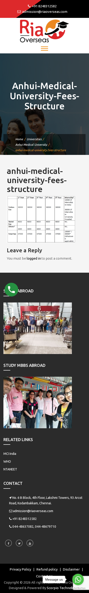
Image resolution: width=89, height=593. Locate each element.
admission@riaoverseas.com (33, 511)
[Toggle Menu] (44, 48)
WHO (7, 461)
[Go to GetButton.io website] (78, 588)
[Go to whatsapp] (78, 579)
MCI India (9, 454)
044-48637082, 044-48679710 (34, 526)
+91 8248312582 (24, 519)
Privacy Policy (20, 569)
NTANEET (10, 469)
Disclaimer (71, 569)
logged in (34, 258)
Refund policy (47, 569)
